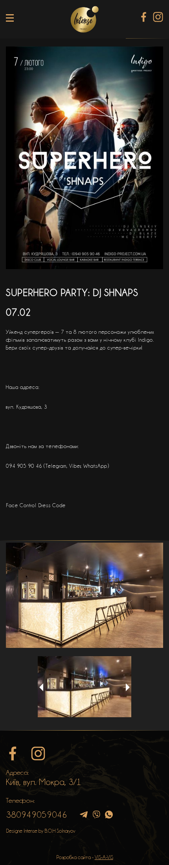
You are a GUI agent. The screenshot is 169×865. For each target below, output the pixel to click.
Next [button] (128, 687)
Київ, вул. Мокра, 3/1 (43, 782)
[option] (84, 595)
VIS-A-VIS (104, 857)
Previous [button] (41, 687)
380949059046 (36, 814)
